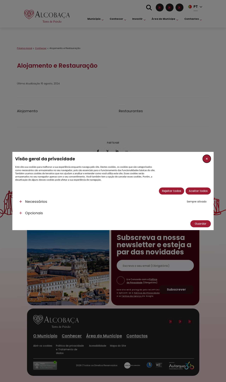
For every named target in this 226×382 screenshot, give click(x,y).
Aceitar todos (198, 191)
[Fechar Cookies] (207, 159)
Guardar (200, 224)
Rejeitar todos (171, 191)
